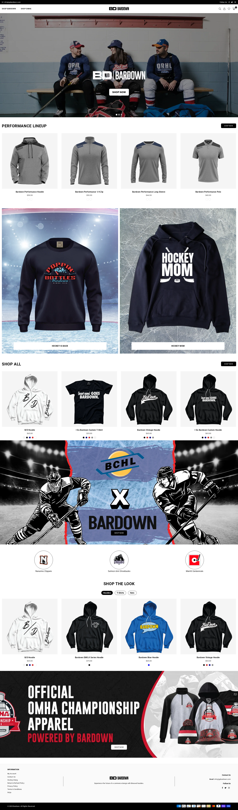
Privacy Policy (12, 786)
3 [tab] (121, 114)
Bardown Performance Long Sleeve (148, 192)
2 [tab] (119, 114)
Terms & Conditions (14, 789)
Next (234, 65)
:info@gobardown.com (222, 779)
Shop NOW (228, 126)
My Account (11, 774)
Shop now (228, 364)
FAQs (9, 792)
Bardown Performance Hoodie (30, 192)
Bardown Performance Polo (208, 192)
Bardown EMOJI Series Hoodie (89, 657)
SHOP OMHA (26, 9)
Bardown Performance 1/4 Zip (89, 192)
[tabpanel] (119, 65)
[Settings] (224, 9)
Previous (3, 65)
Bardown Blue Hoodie (149, 657)
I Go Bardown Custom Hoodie (208, 430)
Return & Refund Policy (15, 783)
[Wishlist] (229, 9)
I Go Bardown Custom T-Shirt (89, 430)
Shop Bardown (9, 9)
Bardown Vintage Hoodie (148, 430)
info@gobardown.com (12, 2)
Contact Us (11, 777)
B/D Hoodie (30, 430)
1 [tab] (116, 114)
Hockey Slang (12, 780)
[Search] (220, 9)
